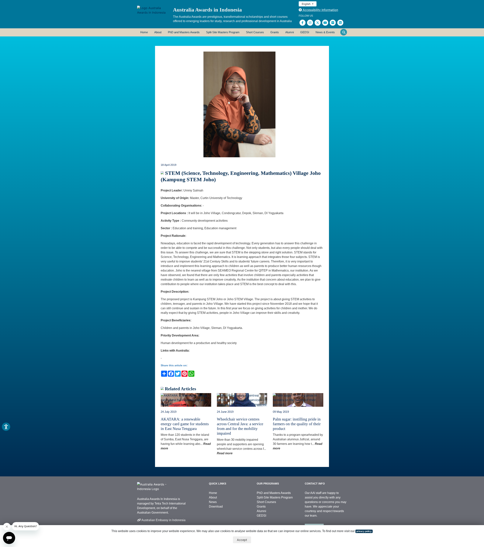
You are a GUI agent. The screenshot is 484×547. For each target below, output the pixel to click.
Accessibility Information (320, 10)
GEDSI (304, 32)
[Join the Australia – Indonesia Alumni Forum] (340, 23)
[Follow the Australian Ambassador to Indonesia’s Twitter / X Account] (317, 23)
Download (216, 506)
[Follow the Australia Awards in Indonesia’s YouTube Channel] (325, 23)
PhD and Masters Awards (184, 32)
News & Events (325, 32)
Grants (274, 32)
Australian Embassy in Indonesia (163, 520)
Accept (242, 540)
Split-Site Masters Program (223, 32)
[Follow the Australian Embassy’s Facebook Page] (302, 23)
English (306, 3)
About (157, 32)
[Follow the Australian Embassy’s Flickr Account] (333, 23)
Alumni (289, 32)
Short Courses (255, 32)
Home (144, 32)
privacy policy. (364, 531)
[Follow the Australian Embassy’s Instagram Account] (310, 23)
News (213, 502)
